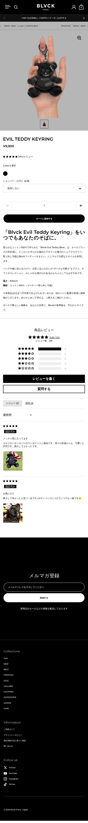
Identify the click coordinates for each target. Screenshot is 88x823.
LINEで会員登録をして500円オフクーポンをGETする (44, 18)
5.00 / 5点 (55, 337)
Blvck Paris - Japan (19, 809)
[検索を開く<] (16, 7)
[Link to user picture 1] (13, 461)
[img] (10, 426)
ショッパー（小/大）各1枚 (16, 181)
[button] (10, 156)
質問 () (29, 403)
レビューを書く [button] (44, 379)
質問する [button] (44, 389)
